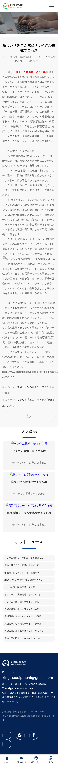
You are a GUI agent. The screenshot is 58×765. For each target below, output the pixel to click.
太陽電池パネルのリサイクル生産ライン (23, 630)
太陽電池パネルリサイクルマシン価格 (22, 616)
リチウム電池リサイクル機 (27, 696)
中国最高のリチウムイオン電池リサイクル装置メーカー (24, 572)
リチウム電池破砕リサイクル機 (19, 587)
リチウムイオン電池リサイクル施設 (21, 601)
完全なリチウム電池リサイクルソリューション (24, 623)
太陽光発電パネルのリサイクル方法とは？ (24, 608)
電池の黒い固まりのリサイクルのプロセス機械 (24, 638)
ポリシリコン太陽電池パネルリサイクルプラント (24, 594)
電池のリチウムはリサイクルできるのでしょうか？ (24, 565)
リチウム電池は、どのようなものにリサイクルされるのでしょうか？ (24, 557)
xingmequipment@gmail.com (27, 677)
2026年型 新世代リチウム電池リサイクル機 (24, 579)
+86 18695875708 (24, 688)
